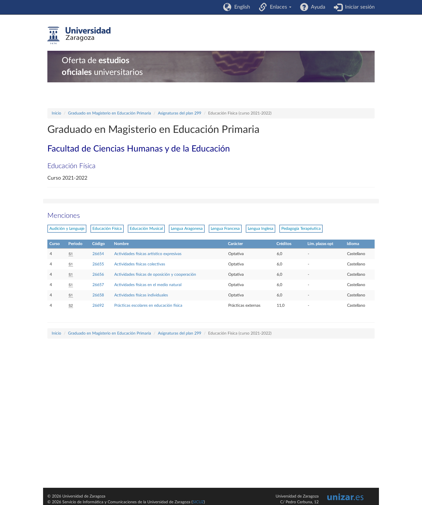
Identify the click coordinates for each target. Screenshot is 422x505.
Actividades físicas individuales (141, 295)
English (240, 7)
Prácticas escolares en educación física (148, 306)
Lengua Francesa (225, 229)
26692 (98, 306)
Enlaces (278, 7)
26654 (98, 254)
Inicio (56, 113)
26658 (98, 295)
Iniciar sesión (358, 7)
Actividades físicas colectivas (139, 264)
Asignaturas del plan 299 (179, 113)
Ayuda (316, 7)
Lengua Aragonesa (187, 229)
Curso (54, 244)
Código (98, 244)
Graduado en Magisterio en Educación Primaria (109, 113)
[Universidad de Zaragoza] (79, 35)
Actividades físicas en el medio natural (147, 285)
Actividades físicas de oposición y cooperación (155, 275)
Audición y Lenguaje (66, 229)
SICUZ (198, 502)
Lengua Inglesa (260, 229)
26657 (98, 285)
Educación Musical (146, 229)
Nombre (121, 244)
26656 (98, 275)
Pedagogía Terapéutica (301, 229)
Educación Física (107, 229)
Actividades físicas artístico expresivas (147, 254)
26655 (98, 264)
